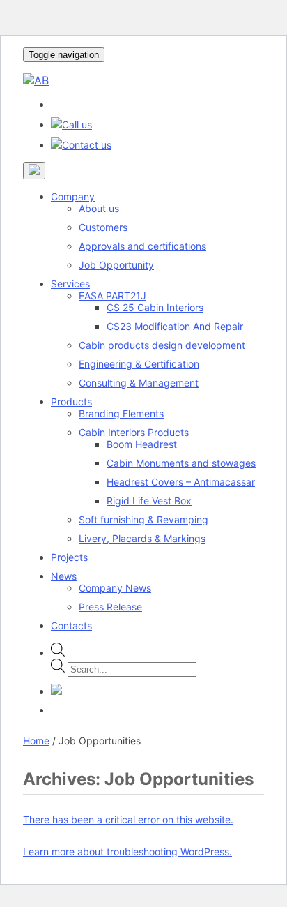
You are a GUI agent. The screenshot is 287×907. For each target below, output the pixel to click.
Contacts (71, 625)
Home (36, 741)
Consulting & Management (139, 383)
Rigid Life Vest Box (149, 501)
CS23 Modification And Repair (175, 326)
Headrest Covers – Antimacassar (181, 482)
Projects (69, 557)
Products (71, 401)
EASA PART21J (112, 295)
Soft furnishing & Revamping (143, 519)
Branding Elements (121, 413)
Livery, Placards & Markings (142, 538)
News (64, 576)
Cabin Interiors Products (134, 432)
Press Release (110, 607)
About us (99, 208)
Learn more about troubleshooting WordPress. (127, 851)
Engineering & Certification (139, 364)
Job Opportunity (116, 265)
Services (70, 284)
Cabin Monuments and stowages (181, 463)
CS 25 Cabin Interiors (155, 307)
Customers (103, 227)
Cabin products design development (162, 345)
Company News (115, 588)
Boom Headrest (142, 444)
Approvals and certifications (142, 246)
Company (73, 196)
